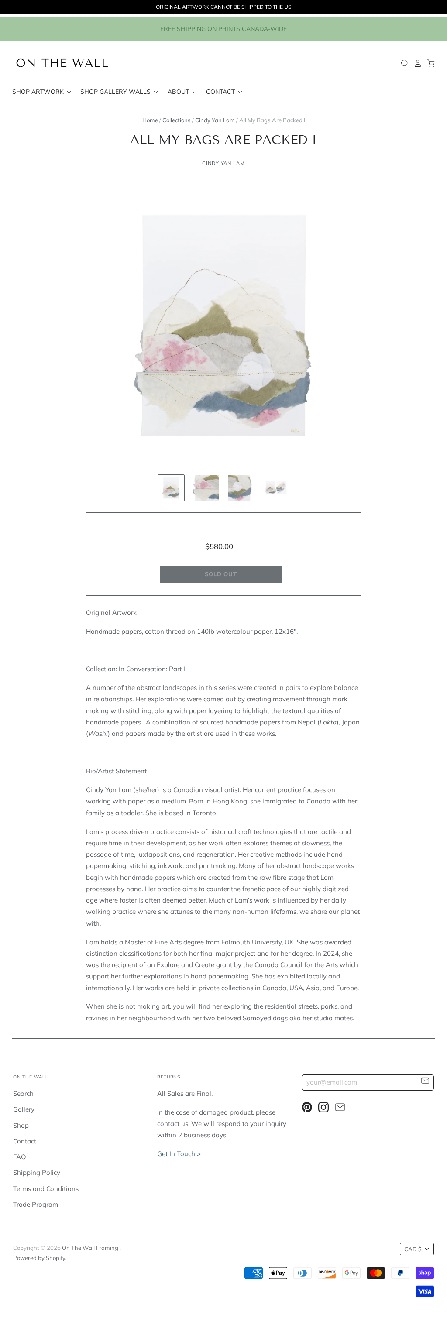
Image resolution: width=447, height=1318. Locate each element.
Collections (176, 120)
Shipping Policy (36, 1172)
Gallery (23, 1109)
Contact (221, 92)
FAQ (19, 1157)
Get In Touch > (179, 1154)
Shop (21, 1125)
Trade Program (35, 1204)
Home (150, 120)
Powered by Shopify (39, 1257)
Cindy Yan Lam (215, 120)
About (179, 92)
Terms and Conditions (46, 1188)
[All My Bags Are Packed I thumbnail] (171, 488)
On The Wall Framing (91, 1247)
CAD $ (413, 1249)
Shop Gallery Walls (116, 92)
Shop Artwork (38, 92)
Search (23, 1093)
